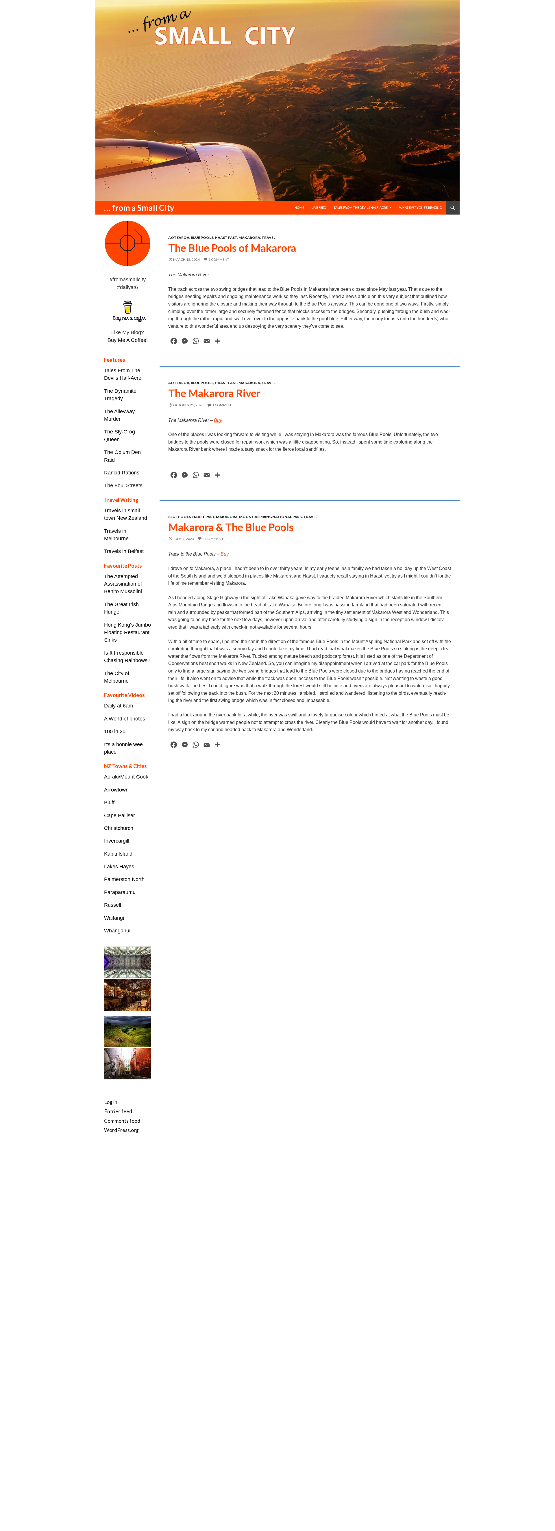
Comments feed (122, 1121)
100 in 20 (114, 731)
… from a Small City (139, 208)
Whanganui (117, 931)
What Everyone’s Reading (420, 207)
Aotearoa (178, 237)
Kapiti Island (118, 854)
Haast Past (226, 237)
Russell (112, 905)
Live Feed (319, 207)
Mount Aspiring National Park (270, 517)
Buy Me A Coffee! (128, 340)
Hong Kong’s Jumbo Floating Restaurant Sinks (127, 632)
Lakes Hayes (119, 866)
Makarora (249, 237)
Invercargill (116, 841)
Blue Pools (202, 237)
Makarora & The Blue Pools (231, 527)
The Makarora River (214, 393)
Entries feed (118, 1111)
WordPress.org (121, 1130)
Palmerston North (124, 879)
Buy (218, 420)
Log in (110, 1102)
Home (299, 207)
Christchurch (118, 828)
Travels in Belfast (124, 551)
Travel (268, 237)
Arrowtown (116, 790)
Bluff (109, 802)
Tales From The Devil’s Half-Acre (361, 207)
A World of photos (124, 719)
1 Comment (218, 259)
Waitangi (114, 918)
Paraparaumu (120, 892)
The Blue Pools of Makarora (232, 247)
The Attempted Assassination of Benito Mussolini (123, 584)
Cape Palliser (119, 815)
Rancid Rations (121, 473)
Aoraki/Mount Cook (126, 777)
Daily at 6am (118, 706)
